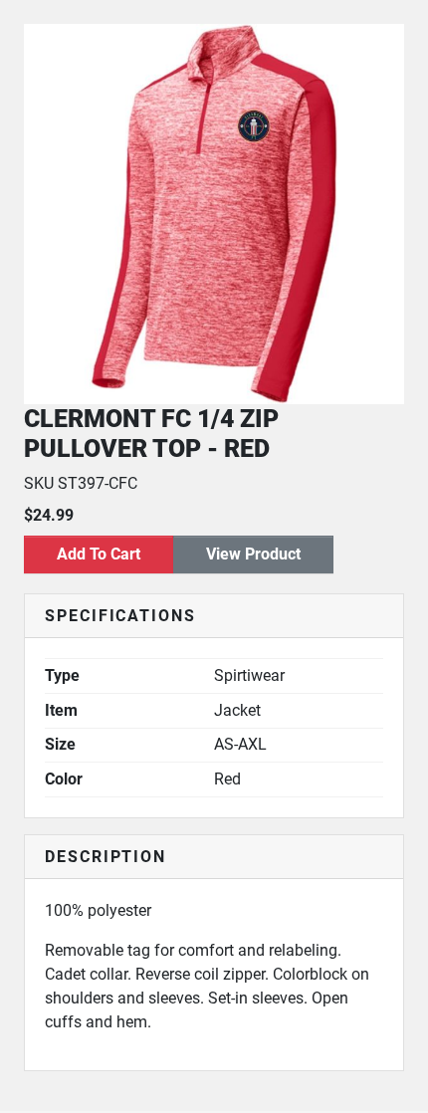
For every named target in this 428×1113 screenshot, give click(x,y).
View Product (253, 554)
